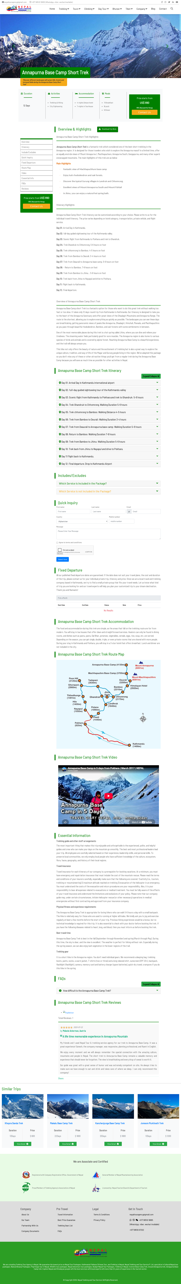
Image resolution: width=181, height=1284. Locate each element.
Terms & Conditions (102, 1214)
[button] (13, 46)
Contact (163, 8)
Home (52, 8)
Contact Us (144, 112)
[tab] (109, 383)
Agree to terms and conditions (70, 542)
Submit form (62, 559)
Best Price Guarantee (66, 1220)
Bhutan (116, 8)
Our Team (25, 1220)
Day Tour (102, 8)
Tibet (128, 8)
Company (141, 8)
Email (129, 507)
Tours (76, 8)
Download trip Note (109, 129)
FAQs (60, 1231)
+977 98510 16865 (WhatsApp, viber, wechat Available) (52, 2)
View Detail (21, 1144)
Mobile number (114, 517)
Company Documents (30, 1231)
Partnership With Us (30, 1225)
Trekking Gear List (65, 1225)
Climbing (88, 8)
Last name (95, 507)
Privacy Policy (99, 1220)
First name (60, 507)
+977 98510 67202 (137, 1229)
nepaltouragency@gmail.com (15, 2)
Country (59, 517)
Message (59, 527)
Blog (153, 8)
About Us (25, 1214)
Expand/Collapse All (151, 376)
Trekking (63, 8)
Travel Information (65, 1214)
